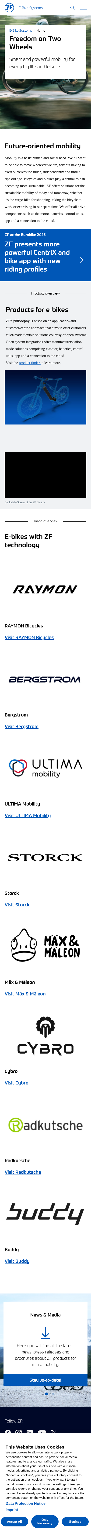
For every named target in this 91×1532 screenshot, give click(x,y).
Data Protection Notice (26, 1503)
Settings (75, 1521)
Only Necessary (44, 1521)
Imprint (12, 1510)
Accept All (14, 1521)
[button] (72, 8)
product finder (30, 363)
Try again (45, 488)
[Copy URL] (45, 477)
